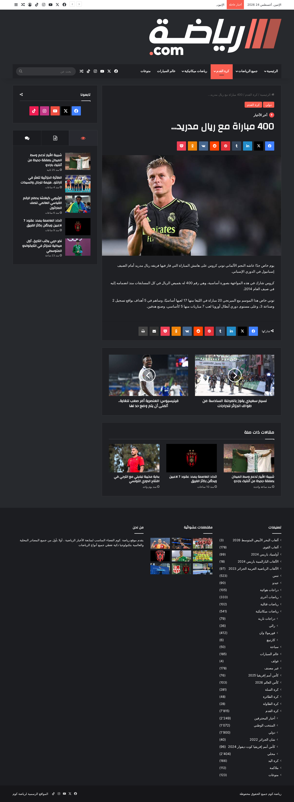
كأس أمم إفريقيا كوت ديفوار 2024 (251, 747)
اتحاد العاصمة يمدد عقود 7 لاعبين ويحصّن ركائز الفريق (193, 479)
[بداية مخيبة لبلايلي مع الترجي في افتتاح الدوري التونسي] (134, 458)
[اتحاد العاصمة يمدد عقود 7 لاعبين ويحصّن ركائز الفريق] (191, 458)
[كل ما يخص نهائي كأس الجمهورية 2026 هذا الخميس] (181, 568)
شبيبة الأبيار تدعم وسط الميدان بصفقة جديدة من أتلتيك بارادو (253, 479)
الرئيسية (272, 71)
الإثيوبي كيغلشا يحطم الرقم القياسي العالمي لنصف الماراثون (185, 4)
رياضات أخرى (269, 597)
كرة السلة (272, 689)
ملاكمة (274, 768)
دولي (269, 105)
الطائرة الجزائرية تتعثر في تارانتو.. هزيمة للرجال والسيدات (41, 180)
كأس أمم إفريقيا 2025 (263, 675)
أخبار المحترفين (264, 718)
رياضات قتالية (269, 604)
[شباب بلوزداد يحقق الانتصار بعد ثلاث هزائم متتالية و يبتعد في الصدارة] (202, 543)
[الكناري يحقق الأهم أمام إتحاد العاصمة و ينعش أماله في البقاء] (202, 555)
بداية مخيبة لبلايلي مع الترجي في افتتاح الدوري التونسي (136, 479)
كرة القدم (222, 71)
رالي (272, 626)
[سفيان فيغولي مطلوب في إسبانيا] (160, 543)
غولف (275, 661)
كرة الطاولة (271, 704)
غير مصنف (271, 668)
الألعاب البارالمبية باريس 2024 (258, 561)
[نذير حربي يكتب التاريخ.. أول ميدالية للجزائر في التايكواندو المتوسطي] (77, 247)
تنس (276, 576)
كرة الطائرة (271, 696)
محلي (271, 754)
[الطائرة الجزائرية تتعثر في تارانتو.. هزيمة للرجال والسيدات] (77, 183)
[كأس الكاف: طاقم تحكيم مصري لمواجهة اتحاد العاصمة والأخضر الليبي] (160, 555)
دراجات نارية (266, 618)
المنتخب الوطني (264, 725)
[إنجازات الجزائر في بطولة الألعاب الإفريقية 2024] (181, 555)
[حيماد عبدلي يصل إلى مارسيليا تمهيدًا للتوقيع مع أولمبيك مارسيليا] (160, 568)
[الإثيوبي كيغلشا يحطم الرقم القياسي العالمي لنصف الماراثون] (77, 204)
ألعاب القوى (271, 547)
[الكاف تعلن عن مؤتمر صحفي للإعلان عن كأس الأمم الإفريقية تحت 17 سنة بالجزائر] (202, 568)
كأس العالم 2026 (267, 682)
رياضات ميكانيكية (195, 71)
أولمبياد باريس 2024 (265, 554)
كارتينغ (271, 640)
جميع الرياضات (248, 71)
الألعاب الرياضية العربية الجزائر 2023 (254, 568)
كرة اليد (273, 761)
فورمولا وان (267, 633)
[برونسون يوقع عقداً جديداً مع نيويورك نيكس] (181, 543)
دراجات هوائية (269, 590)
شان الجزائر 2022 (262, 739)
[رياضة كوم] (215, 37)
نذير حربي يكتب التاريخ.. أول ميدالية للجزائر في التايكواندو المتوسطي (42, 246)
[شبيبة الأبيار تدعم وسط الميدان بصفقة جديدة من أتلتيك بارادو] (249, 458)
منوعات (146, 71)
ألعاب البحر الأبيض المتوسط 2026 (256, 540)
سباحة (274, 647)
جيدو (275, 583)
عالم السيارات (166, 71)
